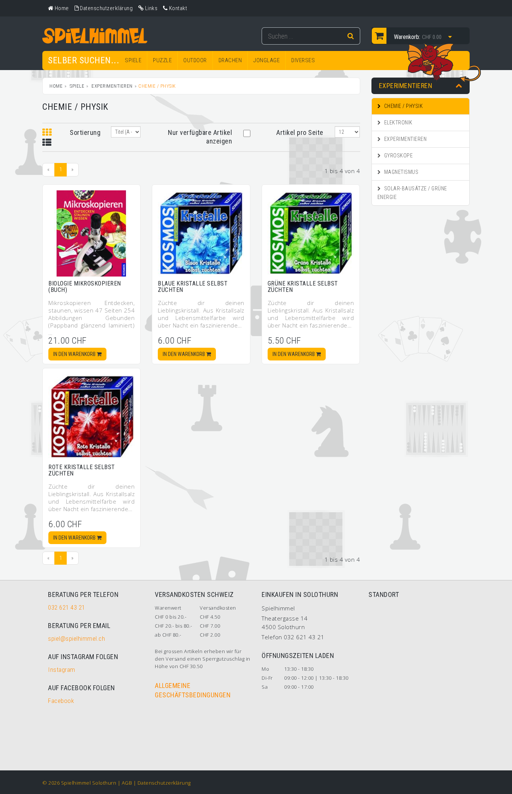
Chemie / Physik (403, 106)
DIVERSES (303, 60)
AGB (127, 782)
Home (56, 86)
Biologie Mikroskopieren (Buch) (84, 287)
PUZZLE (162, 60)
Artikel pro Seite (299, 132)
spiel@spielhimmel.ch (76, 638)
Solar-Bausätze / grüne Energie (412, 192)
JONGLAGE (266, 60)
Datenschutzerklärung (164, 782)
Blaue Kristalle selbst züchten (193, 287)
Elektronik (398, 123)
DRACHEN (230, 60)
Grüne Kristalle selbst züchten (303, 287)
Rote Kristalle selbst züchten (81, 470)
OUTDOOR (195, 60)
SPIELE (133, 60)
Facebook (61, 700)
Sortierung (85, 132)
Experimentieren (111, 86)
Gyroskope (398, 156)
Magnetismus (400, 172)
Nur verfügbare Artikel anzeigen (200, 137)
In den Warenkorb (75, 354)
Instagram (61, 669)
